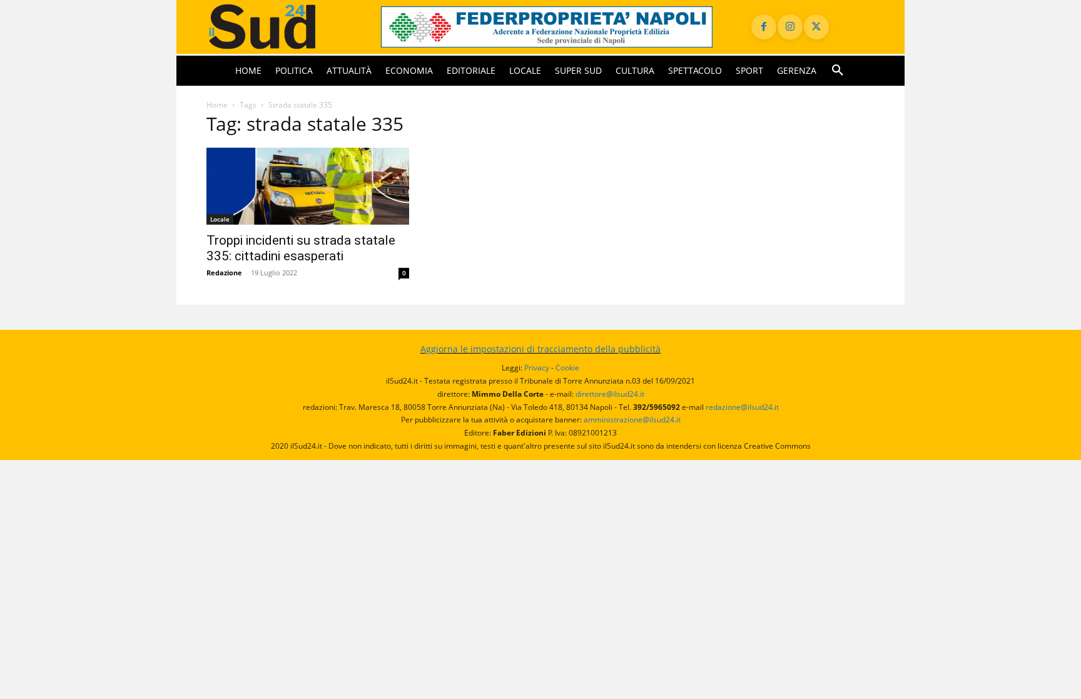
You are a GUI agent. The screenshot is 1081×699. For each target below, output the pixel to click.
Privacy (536, 367)
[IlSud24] (278, 26)
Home (217, 104)
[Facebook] (763, 26)
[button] (838, 71)
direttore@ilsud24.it (610, 394)
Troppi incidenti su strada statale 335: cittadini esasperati (300, 248)
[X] (816, 26)
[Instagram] (790, 26)
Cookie (567, 367)
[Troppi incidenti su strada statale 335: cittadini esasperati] (307, 186)
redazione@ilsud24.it (742, 407)
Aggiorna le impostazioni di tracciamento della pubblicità (540, 349)
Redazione (224, 272)
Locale (220, 219)
